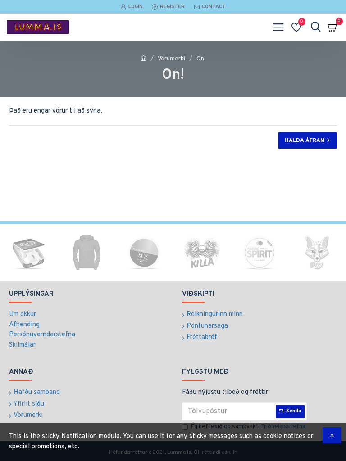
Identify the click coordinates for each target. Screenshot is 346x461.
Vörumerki (171, 59)
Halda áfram (305, 140)
